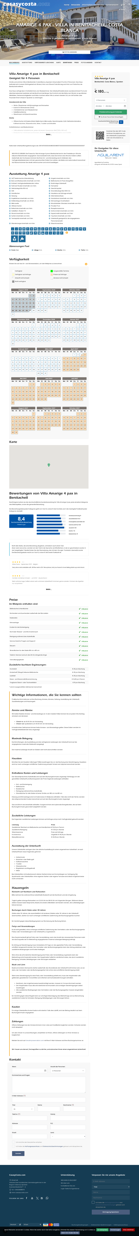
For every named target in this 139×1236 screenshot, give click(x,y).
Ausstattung (27, 62)
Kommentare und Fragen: (21, 1075)
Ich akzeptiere (102, 1230)
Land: (52, 1132)
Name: (40, 1105)
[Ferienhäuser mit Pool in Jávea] (26, 4)
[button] (49, 465)
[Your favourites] (133, 4)
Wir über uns (65, 1183)
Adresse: (15, 1123)
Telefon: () (16, 1114)
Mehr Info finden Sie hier (70, 1233)
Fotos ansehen (70, 52)
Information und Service (93, 5)
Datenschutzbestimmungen (53, 1146)
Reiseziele (75, 5)
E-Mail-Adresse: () (19, 1096)
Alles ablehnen (128, 1230)
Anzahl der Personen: (57, 1067)
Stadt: (14, 1132)
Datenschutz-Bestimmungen (101, 1225)
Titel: (13, 1105)
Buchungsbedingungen (80, 1225)
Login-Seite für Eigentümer (70, 1189)
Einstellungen (115, 1230)
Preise (76, 62)
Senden (18, 1153)
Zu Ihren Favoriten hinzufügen (111, 117)
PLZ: (51, 1123)
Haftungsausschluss (32, 1146)
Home (66, 5)
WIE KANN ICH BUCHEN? (69, 1180)
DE (124, 5)
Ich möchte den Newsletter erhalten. (29, 1142)
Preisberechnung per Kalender (110, 112)
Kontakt (98, 62)
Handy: (52, 1114)
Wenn (14, 1067)
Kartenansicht (112, 5)
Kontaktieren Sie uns (68, 1186)
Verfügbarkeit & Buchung (44, 62)
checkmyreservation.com (35, 1040)
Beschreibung (14, 62)
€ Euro (122, 9)
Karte (58, 62)
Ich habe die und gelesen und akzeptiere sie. (49, 1146)
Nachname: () (68, 1105)
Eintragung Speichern (111, 1212)
